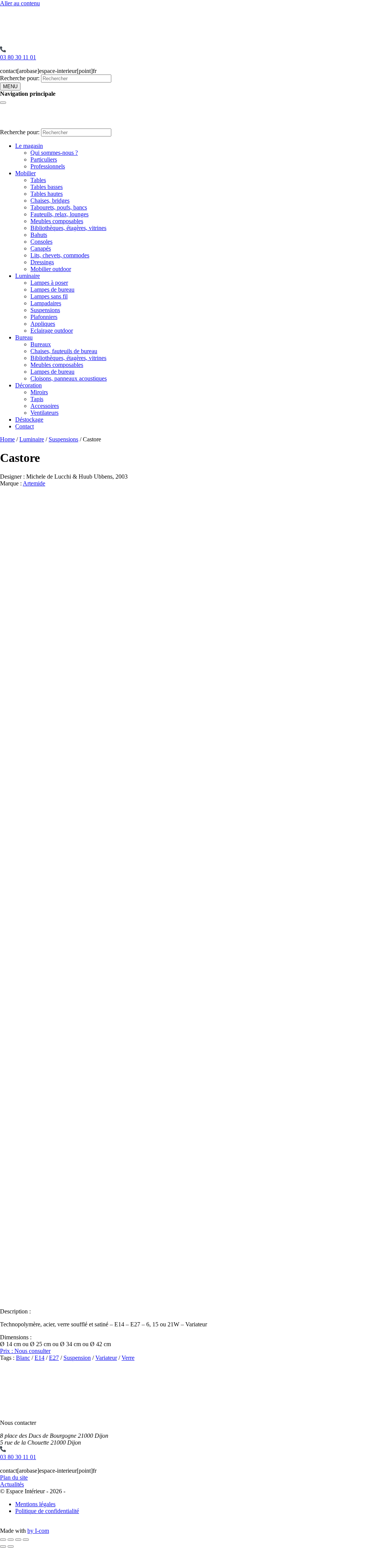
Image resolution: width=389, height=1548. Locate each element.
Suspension (77, 1357)
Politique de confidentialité (47, 1511)
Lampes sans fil (49, 296)
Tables (38, 180)
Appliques (42, 323)
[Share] (11, 1539)
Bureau (24, 337)
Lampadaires (45, 303)
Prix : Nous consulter (25, 1351)
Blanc (23, 1357)
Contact (24, 426)
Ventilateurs (44, 412)
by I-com (38, 1530)
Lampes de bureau (52, 289)
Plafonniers (43, 317)
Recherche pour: (20, 78)
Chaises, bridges (50, 200)
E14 (39, 1357)
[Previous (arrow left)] (3, 1546)
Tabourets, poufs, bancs (58, 207)
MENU (10, 86)
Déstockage (29, 419)
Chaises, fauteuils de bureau (63, 351)
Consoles (41, 241)
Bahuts (38, 235)
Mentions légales (35, 1504)
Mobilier (25, 173)
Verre (128, 1357)
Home (7, 439)
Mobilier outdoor (50, 269)
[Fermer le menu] (3, 103)
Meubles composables (56, 221)
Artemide (34, 483)
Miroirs (39, 392)
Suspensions (45, 310)
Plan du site (14, 1477)
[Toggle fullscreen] (18, 1539)
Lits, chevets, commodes (59, 255)
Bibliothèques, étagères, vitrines (68, 228)
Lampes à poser (49, 282)
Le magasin (29, 146)
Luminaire (27, 276)
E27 (54, 1357)
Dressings (42, 262)
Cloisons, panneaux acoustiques (68, 378)
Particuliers (43, 159)
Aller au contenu (20, 3)
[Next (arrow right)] (11, 1546)
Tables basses (46, 187)
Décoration (28, 385)
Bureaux (40, 344)
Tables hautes (46, 193)
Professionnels (47, 166)
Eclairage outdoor (51, 330)
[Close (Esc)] (3, 1539)
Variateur (106, 1357)
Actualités (12, 1484)
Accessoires (44, 406)
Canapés (40, 248)
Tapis (36, 399)
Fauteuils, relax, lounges (59, 214)
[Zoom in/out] (26, 1539)
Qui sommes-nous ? (54, 152)
